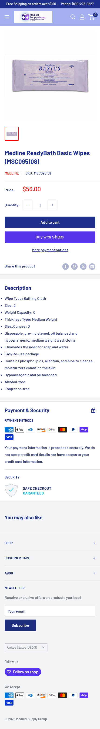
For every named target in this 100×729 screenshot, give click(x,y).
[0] (91, 17)
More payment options (50, 249)
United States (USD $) (22, 647)
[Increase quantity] (52, 205)
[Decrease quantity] (28, 205)
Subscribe (20, 625)
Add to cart (50, 222)
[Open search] (73, 17)
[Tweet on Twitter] (83, 266)
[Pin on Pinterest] (74, 266)
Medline (12, 173)
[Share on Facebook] (65, 266)
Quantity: (12, 205)
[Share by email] (92, 266)
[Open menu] (7, 17)
